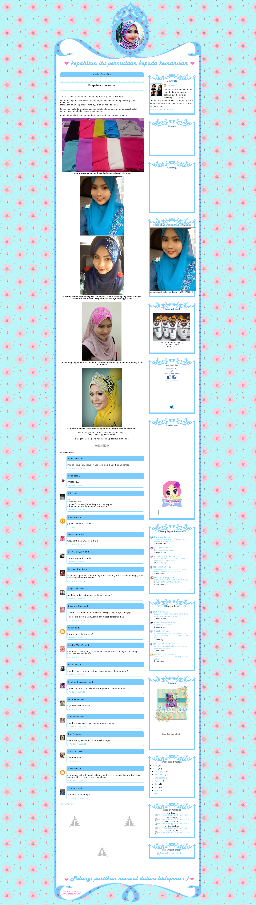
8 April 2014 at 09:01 (76, 581)
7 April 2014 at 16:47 (76, 468)
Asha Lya (72, 665)
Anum (70, 476)
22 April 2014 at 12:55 (76, 761)
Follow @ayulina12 (172, 380)
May (157, 787)
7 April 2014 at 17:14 (76, 510)
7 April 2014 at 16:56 (76, 486)
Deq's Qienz (74, 589)
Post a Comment (67, 804)
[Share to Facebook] (104, 445)
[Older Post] (129, 836)
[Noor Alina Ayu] (172, 372)
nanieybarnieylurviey (164, 623)
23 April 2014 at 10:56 (76, 781)
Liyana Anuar (74, 535)
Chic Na (72, 734)
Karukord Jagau (162, 537)
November (160, 775)
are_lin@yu (172, 85)
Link (175, 347)
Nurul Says (73, 751)
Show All (191, 589)
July (157, 784)
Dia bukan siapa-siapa (163, 550)
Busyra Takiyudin (76, 552)
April (157, 790)
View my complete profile (161, 109)
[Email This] (96, 445)
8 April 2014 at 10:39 (76, 620)
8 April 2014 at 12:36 (76, 638)
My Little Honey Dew (164, 578)
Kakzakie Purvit (75, 569)
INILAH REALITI (161, 612)
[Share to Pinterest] (107, 445)
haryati (71, 628)
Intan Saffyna (74, 699)
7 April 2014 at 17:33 (76, 527)
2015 (155, 766)
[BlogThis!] (99, 445)
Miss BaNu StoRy (162, 567)
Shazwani (72, 788)
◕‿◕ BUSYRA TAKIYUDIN (166, 556)
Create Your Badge (172, 373)
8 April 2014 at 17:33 (76, 692)
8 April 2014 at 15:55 (76, 675)
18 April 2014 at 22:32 (76, 744)
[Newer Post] (74, 836)
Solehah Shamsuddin (78, 682)
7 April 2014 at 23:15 (76, 562)
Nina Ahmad (74, 717)
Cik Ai (71, 493)
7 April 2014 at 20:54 (76, 544)
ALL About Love (162, 548)
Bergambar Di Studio (163, 625)
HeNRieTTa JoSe (76, 645)
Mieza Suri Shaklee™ (164, 644)
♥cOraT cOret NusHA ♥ (165, 654)
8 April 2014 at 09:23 (76, 599)
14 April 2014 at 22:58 (76, 727)
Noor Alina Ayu (172, 369)
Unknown (72, 517)
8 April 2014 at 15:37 (76, 657)
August (158, 781)
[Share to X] (102, 445)
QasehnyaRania (75, 606)
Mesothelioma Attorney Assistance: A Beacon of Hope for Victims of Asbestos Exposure (171, 635)
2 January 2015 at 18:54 (77, 798)
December (160, 772)
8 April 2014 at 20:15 (76, 709)
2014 (155, 769)
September (160, 778)
